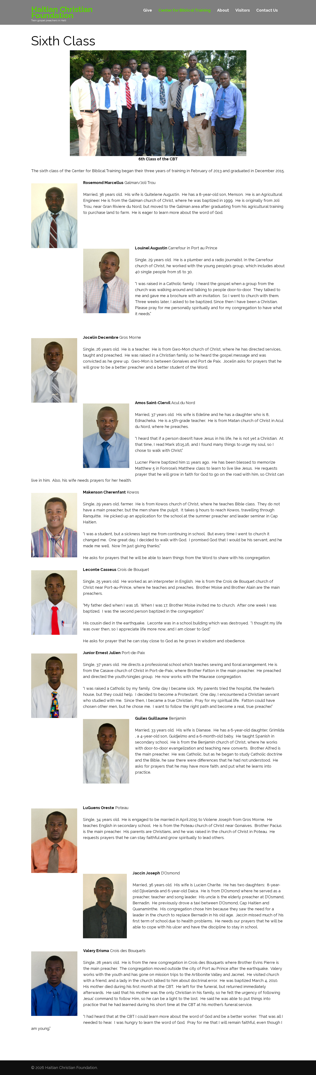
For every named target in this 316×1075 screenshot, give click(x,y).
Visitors (242, 10)
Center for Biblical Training (184, 10)
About (223, 10)
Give (147, 10)
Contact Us (267, 10)
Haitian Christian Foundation (62, 12)
